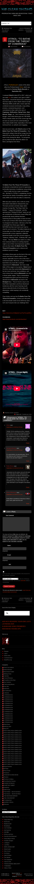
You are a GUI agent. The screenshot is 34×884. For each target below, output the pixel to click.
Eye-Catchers (7, 682)
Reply (27, 443)
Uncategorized (8, 800)
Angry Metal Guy (8, 819)
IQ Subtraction (7, 690)
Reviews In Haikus (9, 779)
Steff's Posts (7, 789)
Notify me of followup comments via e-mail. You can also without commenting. (16, 580)
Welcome (6, 804)
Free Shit (6, 686)
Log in (5, 653)
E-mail (9, 555)
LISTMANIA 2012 (8, 695)
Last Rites (6, 845)
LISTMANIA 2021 (8, 714)
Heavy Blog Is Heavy (9, 838)
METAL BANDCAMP (9, 847)
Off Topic (6, 768)
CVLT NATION (7, 828)
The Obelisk (7, 857)
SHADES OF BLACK (9, 783)
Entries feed (7, 655)
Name (9, 545)
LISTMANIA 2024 (8, 720)
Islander (11, 412)
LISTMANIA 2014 (8, 699)
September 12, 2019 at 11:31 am (14, 468)
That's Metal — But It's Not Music (12, 791)
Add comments (27, 46)
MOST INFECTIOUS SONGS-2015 (13, 743)
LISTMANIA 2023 (8, 718)
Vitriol (30, 414)
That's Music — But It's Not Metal (12, 794)
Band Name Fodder (9, 671)
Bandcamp (7, 821)
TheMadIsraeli (25, 414)
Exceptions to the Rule (9, 680)
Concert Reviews (8, 678)
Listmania (6, 693)
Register (6, 651)
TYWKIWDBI (7, 866)
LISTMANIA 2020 (8, 711)
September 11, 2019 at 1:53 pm (14, 427)
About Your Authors (9, 667)
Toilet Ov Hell (7, 861)
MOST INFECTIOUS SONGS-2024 (13, 762)
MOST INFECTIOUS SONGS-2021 (13, 756)
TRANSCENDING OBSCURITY (12, 863)
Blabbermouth (7, 823)
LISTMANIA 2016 (8, 703)
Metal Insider (7, 849)
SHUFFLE (6, 787)
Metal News (7, 724)
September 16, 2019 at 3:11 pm (14, 494)
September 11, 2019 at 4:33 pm (14, 450)
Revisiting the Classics (10, 781)
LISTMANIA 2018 (8, 707)
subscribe (23, 580)
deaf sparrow (7, 830)
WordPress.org (8, 660)
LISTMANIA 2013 (8, 697)
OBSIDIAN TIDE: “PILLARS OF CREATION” (7, 30)
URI (10, 564)
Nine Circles (7, 851)
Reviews (6, 777)
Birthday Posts (7, 674)
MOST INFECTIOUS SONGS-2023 (13, 760)
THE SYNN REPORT (9, 798)
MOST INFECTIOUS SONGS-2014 (13, 741)
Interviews (6, 688)
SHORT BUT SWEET (9, 785)
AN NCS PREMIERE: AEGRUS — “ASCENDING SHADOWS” (25, 30)
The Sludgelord (8, 859)
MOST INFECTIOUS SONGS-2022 (13, 758)
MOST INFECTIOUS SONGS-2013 (13, 739)
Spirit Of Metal (7, 855)
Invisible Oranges (8, 840)
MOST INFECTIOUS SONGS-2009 (13, 730)
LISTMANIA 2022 (8, 716)
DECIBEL (6, 832)
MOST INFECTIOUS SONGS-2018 (13, 749)
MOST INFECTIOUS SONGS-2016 (13, 745)
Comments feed (8, 657)
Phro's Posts (7, 770)
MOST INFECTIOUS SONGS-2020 (13, 753)
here (9, 97)
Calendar (6, 676)
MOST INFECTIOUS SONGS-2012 (13, 737)
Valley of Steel (7, 868)
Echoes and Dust (8, 834)
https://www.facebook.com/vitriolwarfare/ (15, 319)
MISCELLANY (7, 726)
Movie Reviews (8, 766)
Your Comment (10, 515)
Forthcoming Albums (9, 684)
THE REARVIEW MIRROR (10, 796)
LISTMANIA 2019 (8, 709)
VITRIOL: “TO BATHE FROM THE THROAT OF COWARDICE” (19, 41)
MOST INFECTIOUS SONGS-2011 (13, 735)
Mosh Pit (6, 728)
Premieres (6, 772)
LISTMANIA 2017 (8, 705)
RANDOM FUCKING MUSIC (11, 775)
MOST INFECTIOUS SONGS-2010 (13, 732)
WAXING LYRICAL (9, 802)
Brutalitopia (7, 826)
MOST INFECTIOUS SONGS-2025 (13, 764)
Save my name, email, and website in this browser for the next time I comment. (16, 574)
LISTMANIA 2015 (8, 701)
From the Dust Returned (10, 836)
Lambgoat (6, 842)
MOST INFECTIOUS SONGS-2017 (13, 747)
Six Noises (7, 853)
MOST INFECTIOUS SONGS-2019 (13, 751)
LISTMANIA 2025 (8, 722)
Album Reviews (13, 46)
